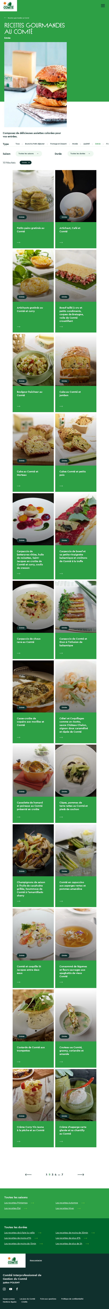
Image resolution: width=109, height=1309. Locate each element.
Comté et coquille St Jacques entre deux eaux (29, 970)
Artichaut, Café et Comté (69, 229)
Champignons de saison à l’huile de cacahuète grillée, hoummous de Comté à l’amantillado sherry (31, 889)
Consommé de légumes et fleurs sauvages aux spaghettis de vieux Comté (73, 971)
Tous (17, 144)
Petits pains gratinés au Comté (30, 229)
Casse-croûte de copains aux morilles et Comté (30, 722)
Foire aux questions (48, 1299)
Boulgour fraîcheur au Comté (29, 393)
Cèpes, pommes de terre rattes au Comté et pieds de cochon (73, 806)
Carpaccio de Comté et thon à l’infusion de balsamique (73, 642)
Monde (75, 144)
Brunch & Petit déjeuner (34, 144)
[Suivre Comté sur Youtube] (10, 1289)
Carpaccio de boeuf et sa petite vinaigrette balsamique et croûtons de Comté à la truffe (73, 556)
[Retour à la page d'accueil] (8, 5)
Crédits (24, 1302)
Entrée (97, 144)
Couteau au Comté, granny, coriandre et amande (71, 1051)
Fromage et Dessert (58, 144)
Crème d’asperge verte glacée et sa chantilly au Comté (72, 1130)
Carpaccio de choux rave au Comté (29, 640)
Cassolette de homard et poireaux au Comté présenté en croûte (30, 806)
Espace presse (9, 1299)
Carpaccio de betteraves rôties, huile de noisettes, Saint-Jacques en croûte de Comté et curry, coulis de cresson (30, 559)
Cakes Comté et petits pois (72, 473)
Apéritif (86, 144)
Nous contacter (36, 1260)
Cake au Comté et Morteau (27, 473)
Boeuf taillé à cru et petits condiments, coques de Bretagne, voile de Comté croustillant (71, 314)
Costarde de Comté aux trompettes (31, 1049)
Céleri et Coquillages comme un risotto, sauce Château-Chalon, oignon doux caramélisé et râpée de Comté (73, 725)
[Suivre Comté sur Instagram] (4, 1289)
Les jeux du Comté (27, 1299)
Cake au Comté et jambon (70, 393)
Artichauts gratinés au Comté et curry (30, 309)
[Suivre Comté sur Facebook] (17, 1289)
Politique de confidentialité (72, 1299)
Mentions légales (9, 1302)
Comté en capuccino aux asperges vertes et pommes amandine (72, 885)
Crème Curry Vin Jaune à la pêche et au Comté (30, 1128)
